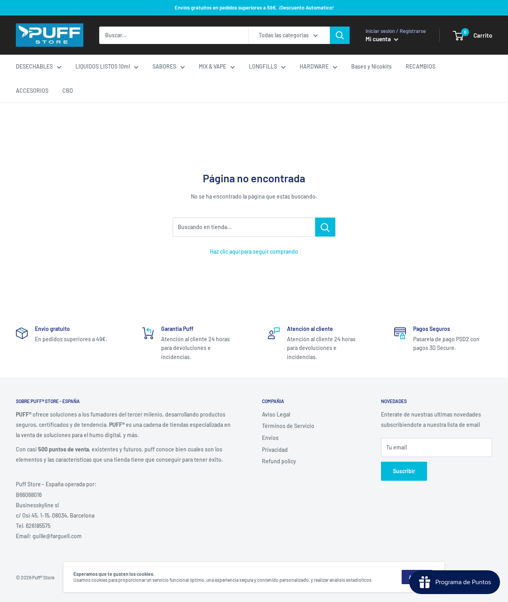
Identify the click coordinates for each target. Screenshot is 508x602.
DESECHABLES (34, 66)
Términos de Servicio (288, 425)
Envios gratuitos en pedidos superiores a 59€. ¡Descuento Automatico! (254, 7)
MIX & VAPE (212, 66)
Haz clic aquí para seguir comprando (254, 251)
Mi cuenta (379, 38)
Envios (270, 437)
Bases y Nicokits (371, 66)
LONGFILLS (263, 66)
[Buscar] (340, 35)
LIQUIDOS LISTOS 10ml (102, 66)
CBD (67, 90)
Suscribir (404, 471)
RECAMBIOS (420, 66)
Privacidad (275, 449)
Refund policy (279, 461)
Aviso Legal (276, 414)
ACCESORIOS (32, 90)
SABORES (164, 66)
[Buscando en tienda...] (325, 227)
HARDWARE (314, 66)
